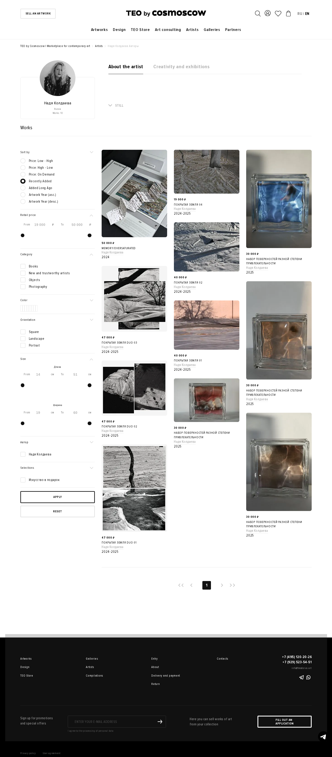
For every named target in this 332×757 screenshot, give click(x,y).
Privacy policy (28, 753)
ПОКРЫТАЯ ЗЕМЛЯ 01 (188, 360)
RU (299, 13)
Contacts (222, 659)
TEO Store (140, 29)
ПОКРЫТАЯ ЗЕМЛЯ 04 (188, 204)
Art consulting (168, 29)
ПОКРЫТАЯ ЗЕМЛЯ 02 (188, 282)
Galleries (212, 29)
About (155, 667)
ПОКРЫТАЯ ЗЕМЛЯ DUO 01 (119, 542)
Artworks (99, 29)
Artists (192, 29)
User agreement (52, 753)
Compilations (92, 675)
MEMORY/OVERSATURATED (119, 248)
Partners (233, 29)
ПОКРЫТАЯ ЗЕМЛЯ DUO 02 (119, 426)
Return (155, 684)
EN (307, 13)
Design (119, 29)
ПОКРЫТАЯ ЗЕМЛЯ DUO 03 (119, 343)
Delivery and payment (158, 675)
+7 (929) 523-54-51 (297, 662)
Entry (154, 659)
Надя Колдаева (113, 252)
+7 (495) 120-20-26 (297, 657)
